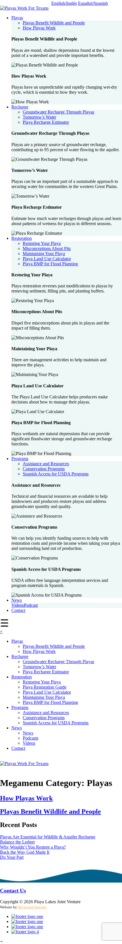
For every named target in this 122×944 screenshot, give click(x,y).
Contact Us (13, 891)
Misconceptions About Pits (47, 248)
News (16, 600)
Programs (19, 458)
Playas (17, 17)
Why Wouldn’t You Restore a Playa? (33, 847)
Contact (18, 610)
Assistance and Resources (46, 463)
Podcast (31, 605)
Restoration (21, 238)
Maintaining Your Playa (44, 253)
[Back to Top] (1, 941)
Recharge (19, 106)
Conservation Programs (44, 468)
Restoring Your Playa (42, 243)
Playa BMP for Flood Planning (50, 263)
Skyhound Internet (32, 907)
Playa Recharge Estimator (46, 122)
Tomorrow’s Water (39, 117)
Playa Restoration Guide (44, 687)
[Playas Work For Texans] (24, 8)
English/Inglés (64, 3)
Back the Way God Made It (24, 852)
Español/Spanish (93, 3)
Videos (17, 605)
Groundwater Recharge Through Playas (58, 112)
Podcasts (30, 738)
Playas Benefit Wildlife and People (54, 22)
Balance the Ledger (17, 842)
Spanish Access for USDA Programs (56, 473)
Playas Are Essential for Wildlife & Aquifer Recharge (47, 836)
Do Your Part (12, 857)
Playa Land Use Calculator (47, 258)
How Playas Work (39, 27)
